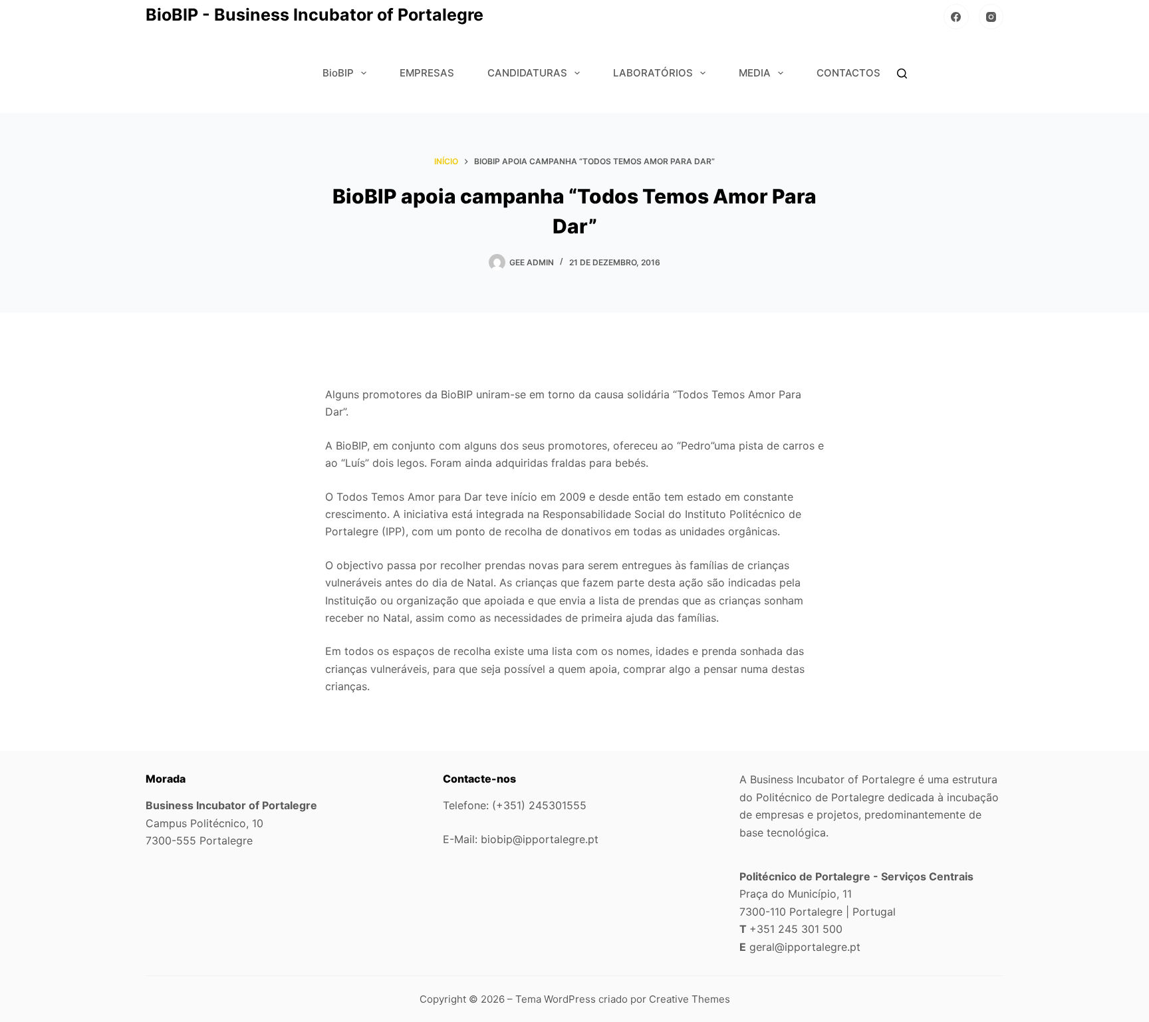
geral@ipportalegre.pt (804, 947)
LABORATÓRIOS (653, 72)
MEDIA (755, 72)
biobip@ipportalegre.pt (539, 839)
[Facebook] (956, 16)
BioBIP (338, 72)
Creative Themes (689, 999)
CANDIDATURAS (527, 72)
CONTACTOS (848, 72)
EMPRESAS (427, 72)
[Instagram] (991, 16)
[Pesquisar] (902, 73)
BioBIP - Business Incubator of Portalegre (314, 15)
